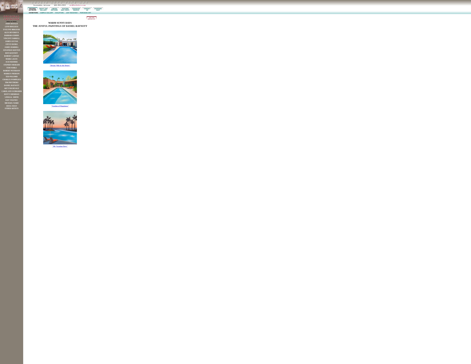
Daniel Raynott (11, 85)
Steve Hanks (12, 44)
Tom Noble (11, 68)
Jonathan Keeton (11, 50)
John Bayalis (11, 24)
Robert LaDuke (11, 56)
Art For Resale (11, 88)
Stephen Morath (12, 65)
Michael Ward (12, 103)
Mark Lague (12, 59)
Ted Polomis (12, 77)
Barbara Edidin (11, 35)
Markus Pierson (12, 74)
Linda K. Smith (12, 97)
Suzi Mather (12, 62)
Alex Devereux (11, 32)
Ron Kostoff (11, 53)
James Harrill (12, 47)
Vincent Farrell (12, 38)
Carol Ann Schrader (12, 91)
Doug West (11, 106)
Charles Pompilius (11, 79)
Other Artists (12, 108)
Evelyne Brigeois (11, 29)
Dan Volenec (11, 100)
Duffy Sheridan (11, 94)
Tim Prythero (11, 82)
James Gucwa (11, 41)
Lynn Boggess (11, 27)
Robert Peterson (11, 71)
